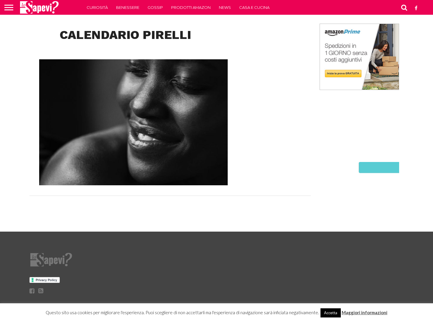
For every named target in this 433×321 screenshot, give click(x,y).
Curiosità (97, 7)
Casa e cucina (254, 7)
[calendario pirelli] (133, 183)
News (225, 7)
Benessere (127, 7)
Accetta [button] (330, 312)
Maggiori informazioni (364, 312)
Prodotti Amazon (191, 7)
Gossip (155, 7)
